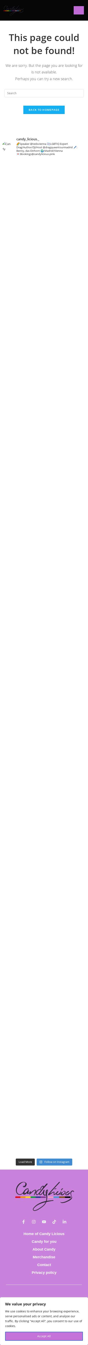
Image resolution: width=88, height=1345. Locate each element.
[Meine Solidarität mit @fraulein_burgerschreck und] (44, 1107)
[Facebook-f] (23, 1222)
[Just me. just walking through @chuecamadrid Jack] (44, 777)
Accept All (44, 1336)
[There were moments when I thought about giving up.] (44, 653)
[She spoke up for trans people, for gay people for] (44, 358)
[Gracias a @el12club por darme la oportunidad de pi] (44, 1058)
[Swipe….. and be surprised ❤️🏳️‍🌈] (44, 706)
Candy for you (44, 1242)
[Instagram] (34, 1222)
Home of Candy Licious (44, 1234)
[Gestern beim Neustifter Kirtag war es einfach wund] (44, 454)
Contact (44, 1265)
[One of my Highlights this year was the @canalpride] (44, 385)
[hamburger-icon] (79, 10)
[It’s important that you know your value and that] (44, 592)
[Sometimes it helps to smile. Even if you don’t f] (44, 825)
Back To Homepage (44, 110)
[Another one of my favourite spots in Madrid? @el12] (44, 1028)
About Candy (44, 1249)
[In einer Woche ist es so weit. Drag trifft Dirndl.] (44, 739)
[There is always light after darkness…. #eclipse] (44, 845)
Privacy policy (44, 1273)
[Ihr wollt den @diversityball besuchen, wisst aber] (44, 253)
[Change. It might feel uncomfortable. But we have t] (44, 800)
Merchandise (44, 1257)
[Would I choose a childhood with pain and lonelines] (44, 875)
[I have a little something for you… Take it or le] (44, 1147)
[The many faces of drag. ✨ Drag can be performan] (44, 554)
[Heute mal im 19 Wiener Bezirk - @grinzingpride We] (44, 518)
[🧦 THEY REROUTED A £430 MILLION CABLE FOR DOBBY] (44, 956)
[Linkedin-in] (64, 1222)
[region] (44, 1321)
